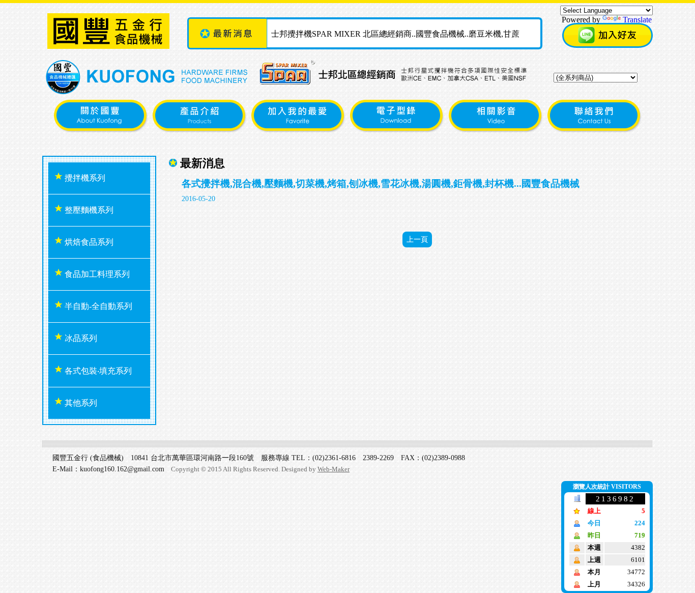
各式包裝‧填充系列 (97, 370)
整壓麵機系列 (88, 210)
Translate (637, 19)
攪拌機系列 (84, 178)
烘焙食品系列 (88, 242)
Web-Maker (333, 469)
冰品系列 (80, 338)
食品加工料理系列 (96, 274)
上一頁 (417, 239)
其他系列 (80, 403)
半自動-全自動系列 (97, 306)
